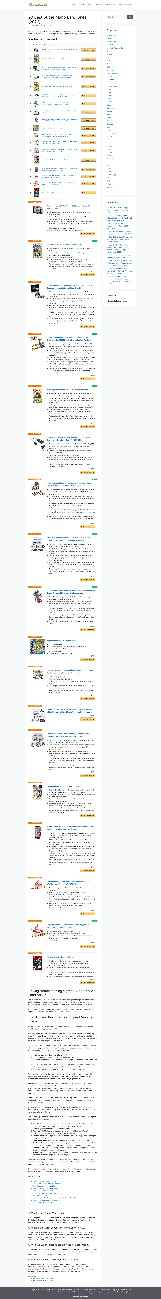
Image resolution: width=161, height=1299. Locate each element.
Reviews (33, 1276)
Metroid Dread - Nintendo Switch (52, 193)
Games (109, 111)
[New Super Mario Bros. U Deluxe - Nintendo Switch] (36, 86)
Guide (109, 118)
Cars (108, 61)
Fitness (109, 95)
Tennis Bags (111, 175)
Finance (109, 92)
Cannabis (110, 57)
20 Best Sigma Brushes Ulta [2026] (41, 1278)
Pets (108, 149)
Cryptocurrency (112, 73)
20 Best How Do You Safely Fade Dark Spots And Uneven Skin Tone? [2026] (119, 210)
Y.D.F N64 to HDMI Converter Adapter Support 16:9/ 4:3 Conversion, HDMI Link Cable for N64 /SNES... (69, 438)
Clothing (110, 70)
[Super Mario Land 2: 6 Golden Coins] (36, 128)
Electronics (111, 83)
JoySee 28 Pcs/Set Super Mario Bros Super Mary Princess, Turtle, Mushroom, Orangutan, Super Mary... (70, 671)
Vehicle (109, 190)
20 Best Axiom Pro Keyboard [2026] (41, 1280)
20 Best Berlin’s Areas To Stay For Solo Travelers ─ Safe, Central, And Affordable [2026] (119, 239)
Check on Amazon (89, 50)
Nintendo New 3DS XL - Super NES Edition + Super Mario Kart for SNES (70, 207)
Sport (109, 165)
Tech (108, 168)
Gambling (110, 108)
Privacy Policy (110, 4)
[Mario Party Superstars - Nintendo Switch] (36, 59)
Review (81, 4)
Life (108, 143)
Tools (109, 181)
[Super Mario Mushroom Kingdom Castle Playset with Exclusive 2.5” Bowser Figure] (36, 183)
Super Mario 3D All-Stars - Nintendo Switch (55, 160)
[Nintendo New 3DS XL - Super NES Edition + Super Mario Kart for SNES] (36, 50)
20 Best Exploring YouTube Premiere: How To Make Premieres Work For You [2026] (120, 271)
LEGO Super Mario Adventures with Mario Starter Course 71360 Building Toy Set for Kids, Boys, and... (70, 484)
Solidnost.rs (84, 1296)
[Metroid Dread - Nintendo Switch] (36, 192)
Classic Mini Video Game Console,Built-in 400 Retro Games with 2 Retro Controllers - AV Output (68, 735)
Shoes (109, 162)
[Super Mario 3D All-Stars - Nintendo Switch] (36, 160)
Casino (109, 64)
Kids (108, 130)
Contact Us (98, 4)
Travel (109, 184)
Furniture (110, 102)
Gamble (109, 105)
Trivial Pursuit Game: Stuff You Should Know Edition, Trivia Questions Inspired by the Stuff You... (70, 828)
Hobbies (110, 124)
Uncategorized (112, 187)
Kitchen (109, 137)
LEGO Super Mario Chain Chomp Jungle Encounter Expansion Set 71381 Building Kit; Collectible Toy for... (69, 338)
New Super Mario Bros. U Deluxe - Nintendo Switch (57, 86)
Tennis (109, 171)
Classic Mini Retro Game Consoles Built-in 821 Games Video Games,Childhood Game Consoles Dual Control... (69, 710)
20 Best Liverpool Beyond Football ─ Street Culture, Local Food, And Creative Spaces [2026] (119, 218)
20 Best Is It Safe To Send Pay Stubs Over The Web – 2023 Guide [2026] (118, 226)
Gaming (109, 114)
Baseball (110, 45)
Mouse (109, 146)
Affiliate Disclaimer (124, 4)
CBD (108, 67)
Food (108, 99)
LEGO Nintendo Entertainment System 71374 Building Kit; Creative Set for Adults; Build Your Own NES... (70, 286)
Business (110, 54)
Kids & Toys (111, 133)
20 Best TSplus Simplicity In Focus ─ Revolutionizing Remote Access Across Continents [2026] (119, 263)
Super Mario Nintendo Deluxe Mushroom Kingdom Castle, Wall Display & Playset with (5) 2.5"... (70, 882)
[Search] (130, 17)
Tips (108, 178)
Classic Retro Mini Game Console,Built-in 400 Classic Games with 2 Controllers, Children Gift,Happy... (69, 539)
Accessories (111, 35)
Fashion (109, 89)
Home (73, 4)
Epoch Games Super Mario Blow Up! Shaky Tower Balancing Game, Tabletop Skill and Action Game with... (71, 591)
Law (108, 140)
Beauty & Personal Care (115, 48)
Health (109, 121)
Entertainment (112, 86)
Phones (109, 152)
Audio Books (111, 42)
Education (110, 80)
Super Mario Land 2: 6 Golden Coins (53, 128)
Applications (111, 38)
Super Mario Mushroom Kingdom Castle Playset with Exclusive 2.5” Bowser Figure (68, 926)
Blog (89, 4)
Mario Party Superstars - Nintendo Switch (54, 59)
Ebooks (109, 76)
